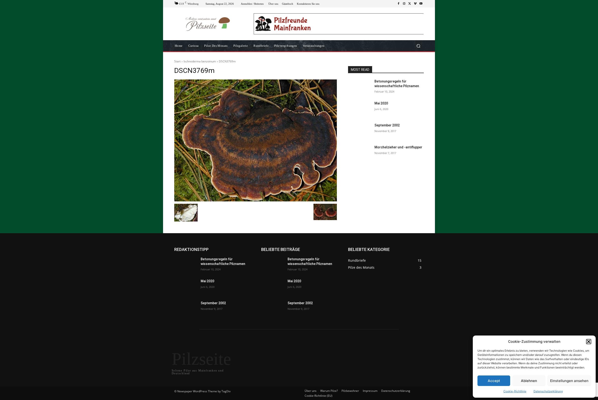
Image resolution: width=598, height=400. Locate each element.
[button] (588, 341)
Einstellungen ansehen (569, 381)
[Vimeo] (415, 4)
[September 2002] (359, 131)
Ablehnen (529, 381)
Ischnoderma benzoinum (200, 61)
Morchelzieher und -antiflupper (398, 147)
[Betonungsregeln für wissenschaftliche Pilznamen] (359, 87)
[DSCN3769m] (255, 140)
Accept (494, 381)
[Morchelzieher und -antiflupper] (359, 153)
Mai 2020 (381, 103)
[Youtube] (421, 4)
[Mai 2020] (359, 109)
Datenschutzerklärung (548, 391)
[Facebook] (398, 4)
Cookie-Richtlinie (514, 391)
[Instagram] (404, 4)
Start (177, 61)
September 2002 (387, 125)
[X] (410, 4)
